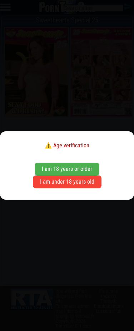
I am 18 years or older (67, 169)
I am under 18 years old (67, 181)
